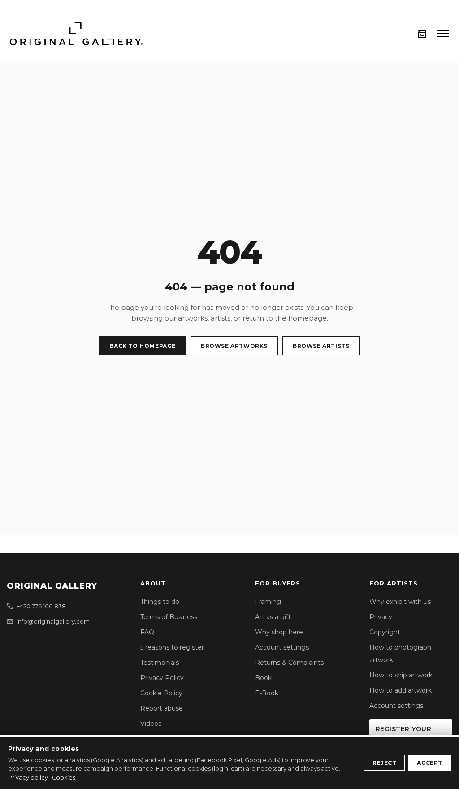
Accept (429, 762)
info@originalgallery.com (53, 621)
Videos (150, 724)
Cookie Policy (161, 693)
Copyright (384, 632)
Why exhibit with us (400, 602)
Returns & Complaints (289, 663)
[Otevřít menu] (442, 33)
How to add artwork (400, 690)
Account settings (282, 647)
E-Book (266, 693)
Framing (268, 602)
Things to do (159, 602)
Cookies (63, 777)
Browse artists (321, 345)
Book (263, 678)
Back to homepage (142, 345)
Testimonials (159, 663)
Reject (384, 762)
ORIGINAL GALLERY (52, 586)
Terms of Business (168, 617)
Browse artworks (234, 345)
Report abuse (161, 708)
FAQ (147, 632)
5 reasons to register (172, 647)
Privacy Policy (162, 678)
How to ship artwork (401, 675)
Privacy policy (28, 777)
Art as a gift (273, 617)
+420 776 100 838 (41, 606)
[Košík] (422, 34)
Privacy (380, 617)
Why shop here (279, 632)
